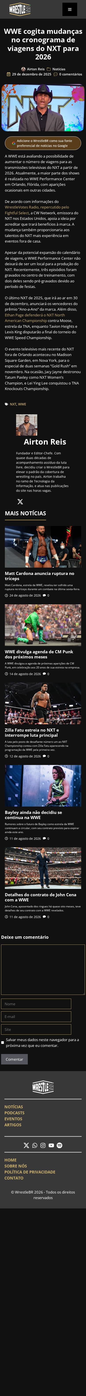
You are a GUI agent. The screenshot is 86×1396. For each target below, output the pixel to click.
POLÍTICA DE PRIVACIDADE (29, 1172)
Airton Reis (36, 69)
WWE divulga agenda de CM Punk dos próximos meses (39, 654)
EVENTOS (13, 1118)
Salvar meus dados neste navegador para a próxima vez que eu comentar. (42, 1042)
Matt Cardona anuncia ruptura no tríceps (39, 576)
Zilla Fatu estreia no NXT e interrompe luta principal (32, 732)
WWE (22, 404)
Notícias (58, 69)
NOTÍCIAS (13, 1106)
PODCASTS (14, 1112)
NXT (13, 404)
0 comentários (70, 74)
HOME (10, 1160)
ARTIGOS (12, 1124)
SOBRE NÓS (15, 1166)
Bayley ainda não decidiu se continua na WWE (33, 814)
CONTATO (13, 1178)
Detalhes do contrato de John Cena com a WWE (40, 897)
